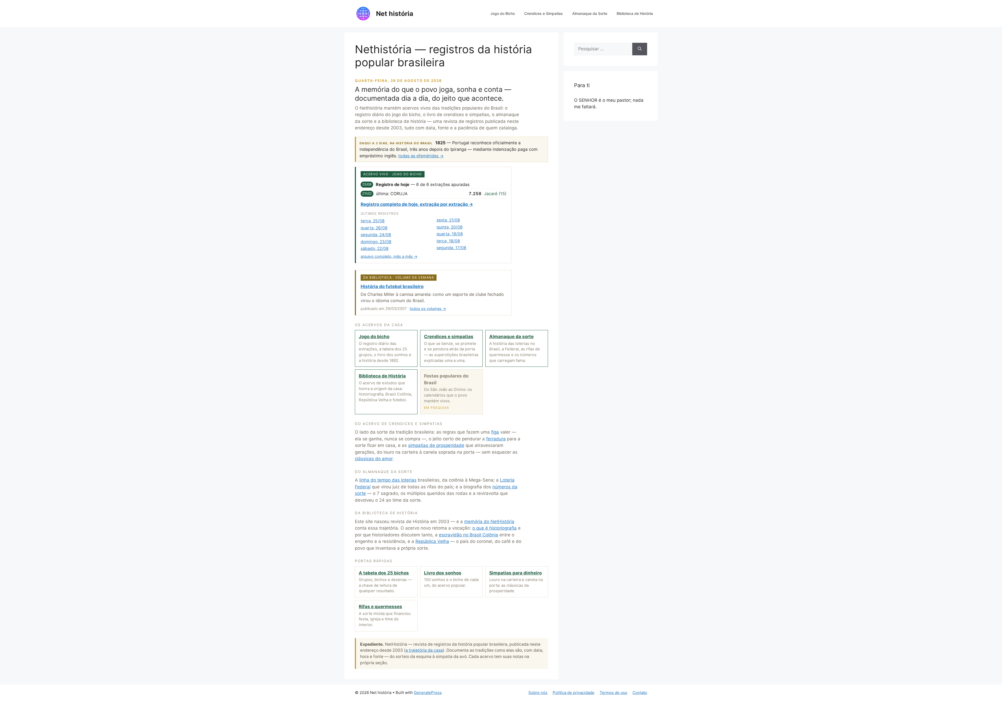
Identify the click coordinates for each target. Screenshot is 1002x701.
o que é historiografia (494, 528)
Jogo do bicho (374, 336)
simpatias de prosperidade (436, 445)
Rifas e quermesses (380, 606)
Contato (640, 692)
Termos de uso (613, 692)
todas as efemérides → (421, 155)
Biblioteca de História (635, 13)
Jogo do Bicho (502, 13)
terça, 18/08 (448, 240)
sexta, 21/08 (448, 220)
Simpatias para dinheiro (515, 573)
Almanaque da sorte (511, 336)
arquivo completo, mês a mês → (389, 256)
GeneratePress (428, 692)
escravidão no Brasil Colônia (468, 534)
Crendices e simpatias (448, 336)
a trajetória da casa (424, 650)
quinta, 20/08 (450, 227)
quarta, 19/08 (450, 233)
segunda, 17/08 (451, 247)
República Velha (432, 541)
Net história (394, 13)
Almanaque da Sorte (589, 13)
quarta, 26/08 (374, 227)
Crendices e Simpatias (543, 13)
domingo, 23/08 (376, 241)
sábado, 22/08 (375, 248)
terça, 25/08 (373, 220)
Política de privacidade (573, 692)
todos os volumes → (428, 308)
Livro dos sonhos (442, 573)
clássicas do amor (373, 458)
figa (495, 432)
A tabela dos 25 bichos (384, 573)
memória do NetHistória (489, 521)
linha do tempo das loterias (387, 480)
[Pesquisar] (639, 49)
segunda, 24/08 (376, 234)
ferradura (496, 438)
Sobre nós (537, 692)
